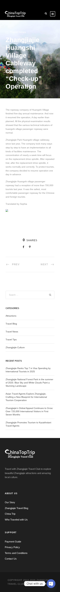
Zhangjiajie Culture (15, 347)
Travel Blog (11, 323)
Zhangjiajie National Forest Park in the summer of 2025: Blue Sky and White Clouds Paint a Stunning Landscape (29, 382)
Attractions (11, 315)
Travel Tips (11, 339)
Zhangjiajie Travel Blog (16, 508)
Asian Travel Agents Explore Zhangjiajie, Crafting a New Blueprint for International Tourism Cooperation (26, 397)
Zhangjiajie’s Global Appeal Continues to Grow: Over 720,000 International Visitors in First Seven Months (29, 411)
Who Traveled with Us (16, 519)
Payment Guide (13, 541)
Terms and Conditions (16, 553)
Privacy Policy (12, 547)
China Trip (10, 513)
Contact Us (11, 558)
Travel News (18, 32)
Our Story (10, 502)
